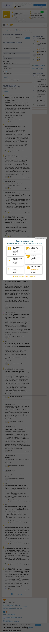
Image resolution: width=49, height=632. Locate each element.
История (7, 457)
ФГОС (4, 71)
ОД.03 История (9, 472)
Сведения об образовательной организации (12, 608)
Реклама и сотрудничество (9, 614)
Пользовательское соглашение (9, 616)
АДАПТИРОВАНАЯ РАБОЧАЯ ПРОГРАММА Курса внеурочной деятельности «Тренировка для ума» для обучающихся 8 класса (17, 346)
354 (18, 594)
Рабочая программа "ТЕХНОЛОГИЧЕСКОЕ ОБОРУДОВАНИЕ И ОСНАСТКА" (17, 406)
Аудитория (5, 66)
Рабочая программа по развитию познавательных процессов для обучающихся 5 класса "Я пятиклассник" (17, 371)
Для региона (6, 61)
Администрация (6, 620)
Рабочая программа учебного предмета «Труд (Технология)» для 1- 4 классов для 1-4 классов (17, 195)
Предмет (5, 51)
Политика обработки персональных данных (12, 617)
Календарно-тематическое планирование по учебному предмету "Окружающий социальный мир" (17, 99)
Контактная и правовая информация (11, 621)
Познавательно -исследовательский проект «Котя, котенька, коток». (15, 428)
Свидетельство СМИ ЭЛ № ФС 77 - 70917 (12, 605)
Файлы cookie (6, 618)
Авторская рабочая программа (14, 183)
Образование (6, 46)
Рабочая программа (10, 96)
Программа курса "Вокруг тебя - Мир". (16, 157)
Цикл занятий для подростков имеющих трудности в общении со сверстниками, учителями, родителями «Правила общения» (17, 316)
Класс (4, 56)
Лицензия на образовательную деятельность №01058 (15, 606)
